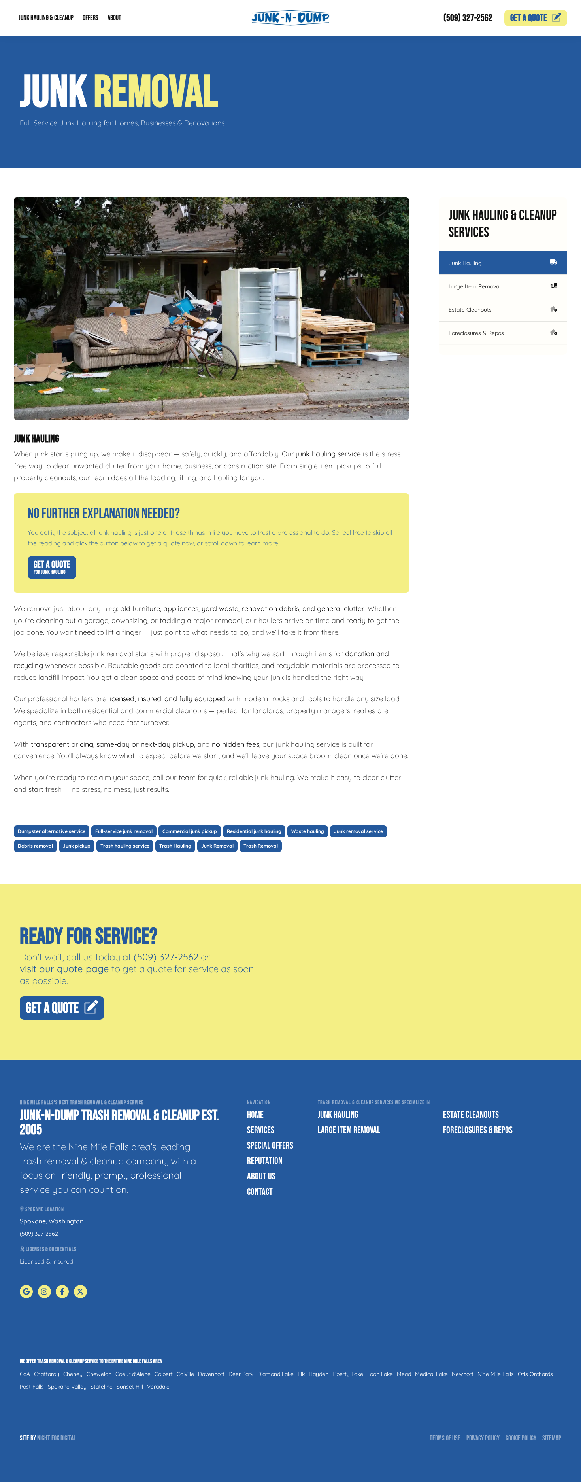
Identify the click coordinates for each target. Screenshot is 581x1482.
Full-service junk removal (124, 831)
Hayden (318, 1374)
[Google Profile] (26, 1291)
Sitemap (551, 1438)
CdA (25, 1374)
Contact (260, 1192)
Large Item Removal (474, 286)
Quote (528, 18)
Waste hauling (307, 831)
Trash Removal (260, 846)
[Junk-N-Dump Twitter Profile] (80, 1291)
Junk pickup (77, 846)
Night (43, 1438)
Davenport (211, 1374)
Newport (462, 1374)
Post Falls (32, 1386)
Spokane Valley (67, 1386)
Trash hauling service (124, 846)
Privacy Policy (483, 1438)
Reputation (264, 1161)
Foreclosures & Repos (476, 333)
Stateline (102, 1386)
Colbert (164, 1374)
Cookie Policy (521, 1438)
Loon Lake (380, 1374)
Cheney (73, 1374)
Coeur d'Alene (133, 1374)
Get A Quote (52, 567)
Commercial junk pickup (189, 831)
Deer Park (240, 1374)
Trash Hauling (175, 846)
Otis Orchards (535, 1374)
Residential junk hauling (254, 831)
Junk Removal (217, 846)
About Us (261, 1176)
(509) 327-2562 (467, 18)
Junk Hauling (465, 263)
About (114, 18)
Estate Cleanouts (470, 309)
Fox (55, 1438)
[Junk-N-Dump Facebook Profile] (62, 1291)
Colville (185, 1374)
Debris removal (35, 846)
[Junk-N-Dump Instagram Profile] (44, 1291)
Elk (301, 1374)
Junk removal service (358, 831)
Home (255, 1114)
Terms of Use (445, 1438)
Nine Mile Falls (495, 1374)
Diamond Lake (275, 1374)
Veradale (158, 1386)
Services (260, 1130)
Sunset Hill (130, 1386)
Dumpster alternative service (51, 831)
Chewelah (99, 1374)
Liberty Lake (347, 1374)
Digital (68, 1438)
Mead (404, 1374)
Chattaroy (46, 1374)
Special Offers (270, 1145)
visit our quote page (64, 969)
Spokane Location (44, 1209)
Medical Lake (431, 1374)
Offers (90, 18)
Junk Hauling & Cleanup (46, 18)
